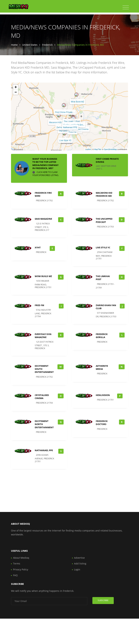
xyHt (38, 247)
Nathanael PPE (70, 127)
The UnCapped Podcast (104, 220)
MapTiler (97, 149)
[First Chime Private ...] (64, 105)
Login (77, 569)
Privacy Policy (20, 569)
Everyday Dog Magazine (43, 336)
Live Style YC (65, 140)
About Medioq (21, 557)
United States (29, 44)
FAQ (15, 575)
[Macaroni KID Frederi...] (59, 115)
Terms (16, 563)
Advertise (79, 557)
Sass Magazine (43, 218)
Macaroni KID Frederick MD (104, 194)
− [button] (16, 92)
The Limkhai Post (72, 121)
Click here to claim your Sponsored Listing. (45, 174)
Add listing (80, 563)
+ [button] (16, 87)
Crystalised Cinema (79, 129)
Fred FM (39, 305)
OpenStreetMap (110, 149)
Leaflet (88, 149)
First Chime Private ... (65, 112)
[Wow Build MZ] (76, 95)
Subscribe (103, 600)
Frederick (47, 44)
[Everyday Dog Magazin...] (74, 118)
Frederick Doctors (102, 423)
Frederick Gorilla (102, 336)
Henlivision (103, 395)
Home (14, 44)
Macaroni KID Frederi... (59, 122)
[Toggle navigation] (126, 7)
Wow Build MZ (77, 101)
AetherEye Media (102, 367)
